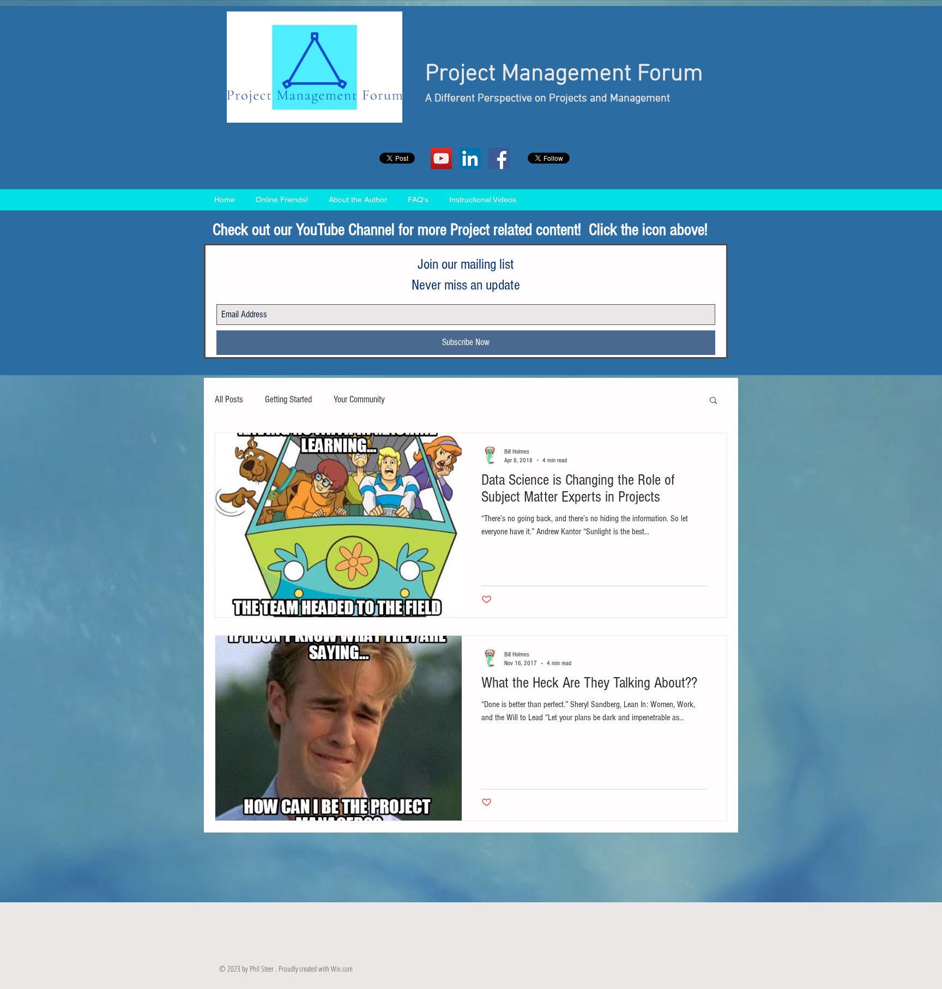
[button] (713, 401)
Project (460, 74)
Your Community (359, 399)
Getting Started (288, 399)
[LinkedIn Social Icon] (470, 158)
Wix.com (342, 968)
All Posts (229, 399)
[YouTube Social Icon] (441, 158)
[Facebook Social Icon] (499, 158)
